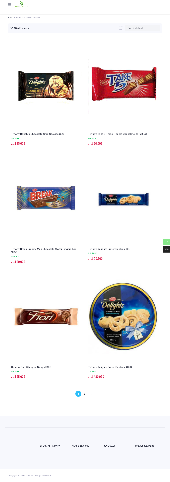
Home (10, 17)
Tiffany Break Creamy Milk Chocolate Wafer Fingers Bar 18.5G (43, 251)
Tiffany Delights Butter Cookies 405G (110, 367)
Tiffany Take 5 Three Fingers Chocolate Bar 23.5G (117, 134)
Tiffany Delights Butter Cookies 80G (109, 249)
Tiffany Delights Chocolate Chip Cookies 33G (37, 134)
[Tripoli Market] (22, 4)
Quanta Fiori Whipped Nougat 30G (31, 367)
